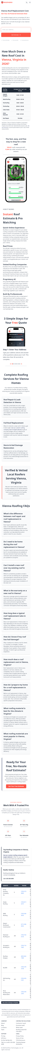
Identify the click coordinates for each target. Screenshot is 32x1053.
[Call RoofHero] (26, 2)
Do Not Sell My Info (6, 1040)
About (3, 1023)
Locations (4, 1027)
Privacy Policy (20, 1036)
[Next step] (21, 364)
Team (2, 1029)
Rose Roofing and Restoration (6, 992)
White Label (19, 1027)
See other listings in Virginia (10, 1002)
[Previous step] (10, 364)
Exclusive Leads (20, 1025)
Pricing (3, 1036)
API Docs (3, 1038)
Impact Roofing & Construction (6, 925)
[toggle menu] (30, 2)
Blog (2, 1025)
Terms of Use (19, 1038)
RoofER (5, 968)
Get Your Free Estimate (16, 786)
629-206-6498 (10, 878)
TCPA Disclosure (20, 1040)
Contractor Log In (21, 1023)
